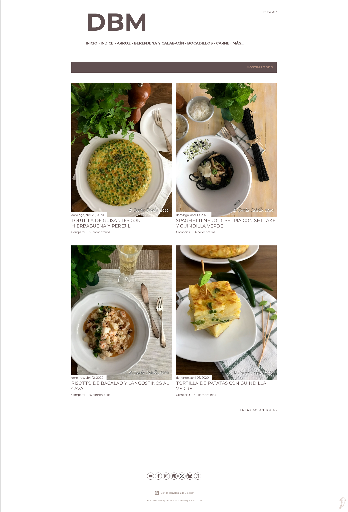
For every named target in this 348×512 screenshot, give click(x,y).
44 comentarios (205, 395)
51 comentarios (99, 232)
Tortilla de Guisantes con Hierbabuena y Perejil (106, 223)
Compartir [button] (78, 232)
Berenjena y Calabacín (159, 43)
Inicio (91, 43)
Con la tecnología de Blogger (177, 492)
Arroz (124, 43)
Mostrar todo (260, 67)
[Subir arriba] (342, 503)
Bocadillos (200, 43)
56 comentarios (204, 232)
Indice (107, 43)
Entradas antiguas (258, 410)
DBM (116, 22)
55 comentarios (99, 395)
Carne (222, 43)
